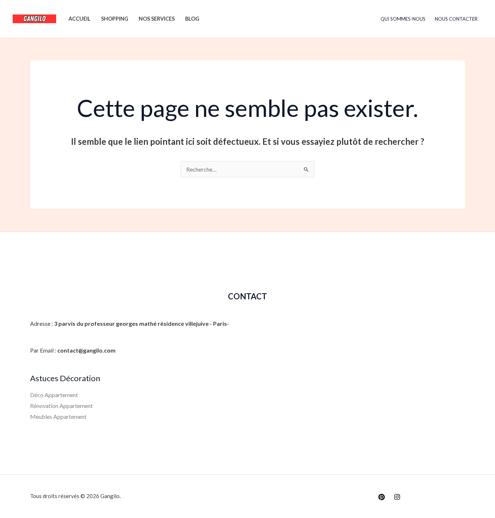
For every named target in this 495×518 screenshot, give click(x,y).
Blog (192, 19)
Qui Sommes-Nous (402, 19)
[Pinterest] (381, 497)
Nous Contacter (456, 19)
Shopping (114, 19)
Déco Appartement (54, 394)
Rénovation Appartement (61, 405)
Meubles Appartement (58, 416)
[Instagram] (397, 497)
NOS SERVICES (157, 19)
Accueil (79, 19)
